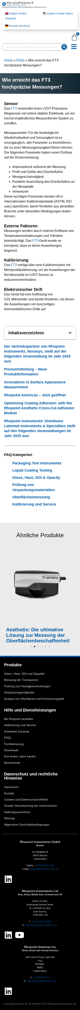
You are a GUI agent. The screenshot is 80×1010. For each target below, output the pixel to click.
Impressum (11, 787)
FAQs (20, 60)
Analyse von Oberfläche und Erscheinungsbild (34, 698)
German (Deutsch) (19, 25)
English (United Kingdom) (15, 16)
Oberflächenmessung (31, 497)
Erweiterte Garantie (16, 731)
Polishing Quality (32, 583)
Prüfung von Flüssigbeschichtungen (27, 686)
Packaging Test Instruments (36, 463)
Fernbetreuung (14, 744)
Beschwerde (12, 762)
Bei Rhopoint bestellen (18, 719)
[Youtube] (19, 935)
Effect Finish (58, 578)
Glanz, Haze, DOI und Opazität (24, 673)
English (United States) (60, 13)
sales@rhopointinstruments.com (41, 925)
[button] (70, 332)
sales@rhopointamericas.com (41, 981)
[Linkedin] (8, 879)
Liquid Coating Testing (32, 470)
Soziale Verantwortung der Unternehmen (30, 805)
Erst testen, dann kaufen (20, 756)
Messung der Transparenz (21, 679)
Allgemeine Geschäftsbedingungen (26, 824)
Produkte (13, 665)
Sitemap (9, 818)
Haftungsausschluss (17, 812)
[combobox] (30, 47)
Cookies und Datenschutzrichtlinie (26, 799)
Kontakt (9, 793)
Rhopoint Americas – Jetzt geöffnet (35, 395)
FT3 (14, 108)
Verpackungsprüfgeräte (19, 692)
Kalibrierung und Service (34, 504)
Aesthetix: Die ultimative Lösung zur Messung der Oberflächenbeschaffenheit (38, 635)
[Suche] (64, 47)
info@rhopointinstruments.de (44, 869)
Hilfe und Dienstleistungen (30, 710)
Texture (41, 578)
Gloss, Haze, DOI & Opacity (36, 477)
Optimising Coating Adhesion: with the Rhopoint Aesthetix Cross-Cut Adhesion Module (39, 408)
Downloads (11, 750)
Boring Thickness (49, 588)
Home (8, 60)
